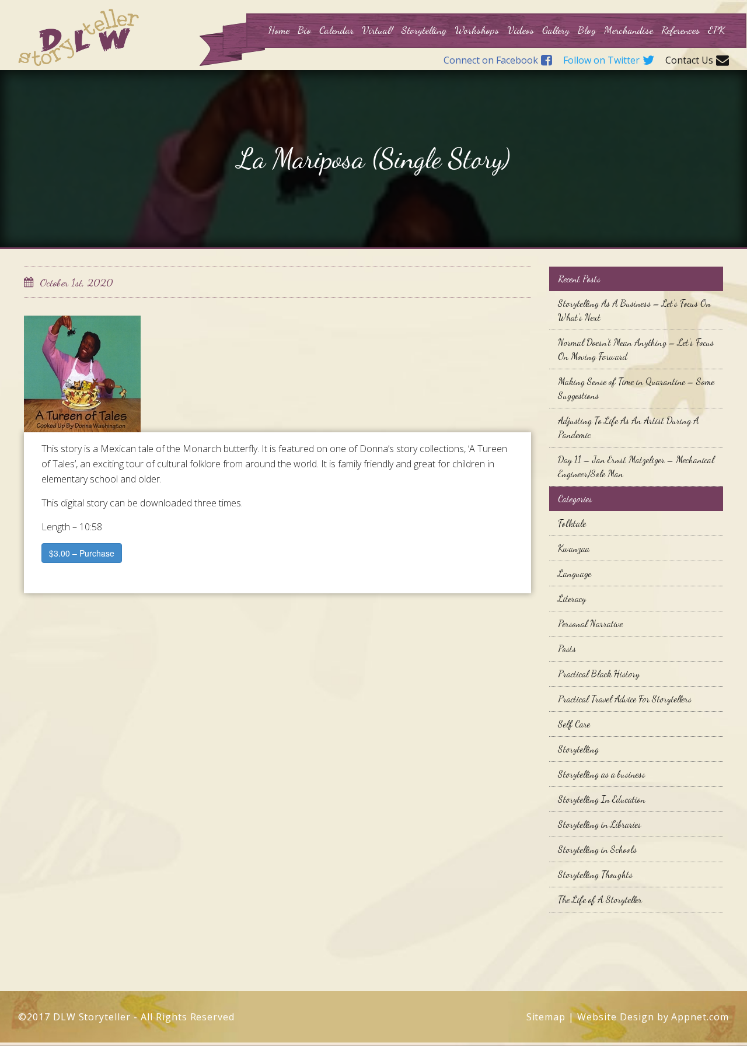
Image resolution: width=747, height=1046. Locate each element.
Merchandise (628, 29)
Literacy (572, 598)
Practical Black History (599, 673)
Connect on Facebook (491, 60)
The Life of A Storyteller (600, 899)
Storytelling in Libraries (599, 824)
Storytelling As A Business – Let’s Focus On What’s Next (634, 310)
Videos (520, 29)
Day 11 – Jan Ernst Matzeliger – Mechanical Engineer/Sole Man (636, 466)
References (680, 29)
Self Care (574, 723)
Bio (304, 29)
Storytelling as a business (601, 773)
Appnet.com (700, 1016)
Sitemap (546, 1016)
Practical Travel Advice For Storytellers (625, 698)
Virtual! (377, 29)
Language (574, 573)
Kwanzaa (573, 548)
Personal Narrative (590, 623)
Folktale (572, 523)
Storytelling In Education (601, 798)
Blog (587, 29)
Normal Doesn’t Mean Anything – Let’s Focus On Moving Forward (636, 349)
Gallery (556, 29)
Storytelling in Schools (597, 849)
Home (278, 29)
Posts (567, 648)
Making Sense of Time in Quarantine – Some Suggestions (636, 388)
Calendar (336, 29)
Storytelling (424, 29)
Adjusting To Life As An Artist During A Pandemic (628, 427)
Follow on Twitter (601, 60)
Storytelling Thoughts (595, 874)
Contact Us (689, 60)
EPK (716, 29)
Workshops (477, 29)
